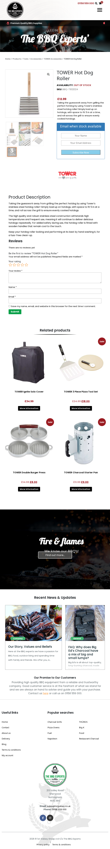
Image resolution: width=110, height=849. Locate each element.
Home (7, 59)
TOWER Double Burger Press (29, 472)
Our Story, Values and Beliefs (30, 647)
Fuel (50, 733)
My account (7, 755)
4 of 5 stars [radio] (22, 265)
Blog (4, 744)
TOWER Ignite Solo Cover (29, 391)
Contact (5, 727)
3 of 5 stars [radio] (18, 265)
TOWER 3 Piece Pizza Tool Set (81, 391)
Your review (15, 270)
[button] (48, 74)
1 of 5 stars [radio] (10, 265)
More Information (29, 408)
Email (12, 296)
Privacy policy (43, 844)
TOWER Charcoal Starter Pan (81, 472)
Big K (81, 727)
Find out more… (55, 555)
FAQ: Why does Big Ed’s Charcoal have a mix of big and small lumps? (83, 652)
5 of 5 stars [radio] (26, 265)
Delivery (6, 738)
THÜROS (83, 721)
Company (18, 638)
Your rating (15, 261)
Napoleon (52, 738)
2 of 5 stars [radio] (14, 265)
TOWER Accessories (53, 59)
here (45, 693)
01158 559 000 (86, 3)
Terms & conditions (11, 749)
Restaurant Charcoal (89, 738)
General (77, 638)
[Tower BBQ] (67, 175)
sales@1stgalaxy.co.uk (58, 806)
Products (17, 59)
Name (13, 287)
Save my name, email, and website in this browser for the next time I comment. (53, 306)
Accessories (36, 59)
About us (6, 733)
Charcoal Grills (55, 721)
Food (81, 733)
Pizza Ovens (53, 727)
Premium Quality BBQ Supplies (26, 23)
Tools (25, 59)
